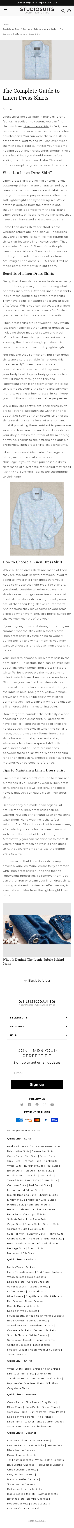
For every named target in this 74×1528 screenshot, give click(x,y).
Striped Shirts (35, 1378)
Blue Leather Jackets (20, 1464)
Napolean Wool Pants (20, 1416)
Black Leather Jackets (21, 1450)
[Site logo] (37, 1003)
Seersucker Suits (43, 1151)
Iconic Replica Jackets (21, 1493)
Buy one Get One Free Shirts (25, 1383)
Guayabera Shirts (18, 1388)
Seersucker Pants (18, 1426)
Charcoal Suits (32, 1160)
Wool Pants (56, 1411)
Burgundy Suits (33, 1165)
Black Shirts (32, 1368)
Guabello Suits (16, 1238)
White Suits (14, 1165)
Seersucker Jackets (19, 1340)
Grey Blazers (34, 1296)
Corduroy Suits (16, 1185)
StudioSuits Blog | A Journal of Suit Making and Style (29, 29)
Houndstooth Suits (19, 1209)
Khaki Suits (45, 1170)
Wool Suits (46, 1175)
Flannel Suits (55, 1233)
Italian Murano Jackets (50, 1315)
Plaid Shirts (54, 1378)
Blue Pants (32, 1402)
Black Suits (50, 1160)
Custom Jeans (53, 1421)
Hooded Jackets (17, 1503)
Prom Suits (35, 1238)
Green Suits (14, 1156)
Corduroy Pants (17, 1411)
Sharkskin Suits (48, 1194)
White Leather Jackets (49, 1459)
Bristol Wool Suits (18, 1151)
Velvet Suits (37, 1228)
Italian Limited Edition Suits (24, 1190)
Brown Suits (47, 1156)
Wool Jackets (15, 1276)
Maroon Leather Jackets (22, 1479)
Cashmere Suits (17, 1228)
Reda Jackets (15, 1320)
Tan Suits (30, 1170)
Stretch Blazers (17, 1335)
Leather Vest (55, 1445)
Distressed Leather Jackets (24, 1489)
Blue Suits (31, 1156)
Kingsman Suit (16, 1199)
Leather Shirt (32, 1508)
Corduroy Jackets (38, 1281)
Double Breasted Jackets (23, 1306)
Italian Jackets (16, 1291)
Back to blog (39, 981)
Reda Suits (14, 1214)
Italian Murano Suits (45, 1209)
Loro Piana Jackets (41, 1325)
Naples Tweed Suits (48, 1146)
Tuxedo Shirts (15, 1378)
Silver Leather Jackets (21, 1484)
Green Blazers (37, 1291)
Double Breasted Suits (21, 1194)
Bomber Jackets (37, 1498)
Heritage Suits (16, 1248)
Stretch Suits (51, 1224)
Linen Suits (32, 1180)
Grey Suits (13, 1160)
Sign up (37, 1084)
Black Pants (14, 1407)
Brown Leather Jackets (21, 1455)
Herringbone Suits (38, 1204)
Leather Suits (35, 1445)
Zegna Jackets (16, 1354)
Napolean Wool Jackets (22, 1310)
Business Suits (53, 1238)
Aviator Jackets (47, 1493)
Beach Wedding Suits (20, 1243)
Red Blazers (14, 1301)
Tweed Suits (15, 1180)
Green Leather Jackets (21, 1469)
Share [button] (11, 109)
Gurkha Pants (37, 1411)
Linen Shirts (44, 1373)
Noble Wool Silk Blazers (45, 1349)
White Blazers (38, 1335)
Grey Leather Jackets (20, 1474)
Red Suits (31, 1175)
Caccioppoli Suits (34, 1214)
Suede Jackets (40, 1503)
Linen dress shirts (36, 126)
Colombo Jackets (44, 1330)
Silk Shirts (52, 1383)
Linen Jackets (15, 1281)
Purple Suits (14, 1175)
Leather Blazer (39, 1440)
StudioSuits (40, 1521)
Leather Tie (14, 1508)
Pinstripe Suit (15, 1204)
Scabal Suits (32, 1224)
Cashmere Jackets (19, 1330)
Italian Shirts (50, 1368)
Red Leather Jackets (50, 1464)
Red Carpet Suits (39, 1185)
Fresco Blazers (41, 1344)
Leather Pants (33, 1421)
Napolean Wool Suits (41, 1199)
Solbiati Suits (15, 1219)
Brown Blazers (34, 1301)
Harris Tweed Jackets (20, 1272)
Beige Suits (14, 1170)
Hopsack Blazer (17, 1349)
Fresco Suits (35, 1248)
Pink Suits (52, 1165)
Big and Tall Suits (47, 1243)
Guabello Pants (41, 1426)
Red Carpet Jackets (49, 1272)
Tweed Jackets (36, 1276)
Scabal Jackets (16, 1325)
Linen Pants (14, 1421)
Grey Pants (48, 1402)
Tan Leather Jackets (20, 1459)
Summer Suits (36, 1233)
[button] (5, 11)
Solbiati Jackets (37, 1320)
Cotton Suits (49, 1180)
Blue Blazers (15, 1296)
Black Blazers (53, 1296)
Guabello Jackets (18, 1344)
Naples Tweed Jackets (21, 1267)
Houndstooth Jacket (20, 1315)
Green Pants (15, 1402)
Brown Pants (50, 1407)
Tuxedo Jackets (38, 1286)
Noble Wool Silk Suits (20, 1253)
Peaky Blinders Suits (20, 1146)
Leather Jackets (17, 1440)
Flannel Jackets (45, 1340)
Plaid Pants (44, 1416)
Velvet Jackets (16, 1286)
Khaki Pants (32, 1407)
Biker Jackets (15, 1498)
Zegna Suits (14, 1224)
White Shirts (14, 1368)
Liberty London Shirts (20, 1373)
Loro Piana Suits (36, 1219)
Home (6, 24)
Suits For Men (15, 1233)
